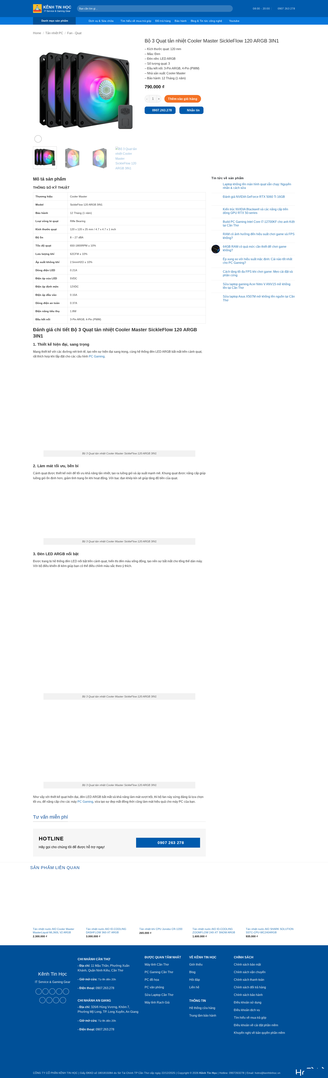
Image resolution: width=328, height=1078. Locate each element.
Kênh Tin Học (208, 1072)
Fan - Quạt (74, 33)
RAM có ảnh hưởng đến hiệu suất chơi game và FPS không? (259, 235)
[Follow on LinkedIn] (49, 1000)
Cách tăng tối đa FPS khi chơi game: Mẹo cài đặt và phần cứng (258, 273)
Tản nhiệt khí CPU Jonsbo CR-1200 (160, 928)
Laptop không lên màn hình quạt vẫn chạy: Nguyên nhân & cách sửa (257, 186)
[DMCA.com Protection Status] (52, 1025)
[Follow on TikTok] (52, 991)
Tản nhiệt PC (54, 33)
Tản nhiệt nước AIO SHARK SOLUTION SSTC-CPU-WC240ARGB (269, 930)
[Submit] (229, 8)
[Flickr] (63, 1000)
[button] (243, 8)
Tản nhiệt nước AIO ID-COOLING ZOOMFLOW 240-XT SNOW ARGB (213, 930)
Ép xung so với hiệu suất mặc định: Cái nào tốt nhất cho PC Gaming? (257, 261)
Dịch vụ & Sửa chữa (101, 20)
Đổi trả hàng (163, 20)
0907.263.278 (105, 988)
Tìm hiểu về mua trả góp (136, 20)
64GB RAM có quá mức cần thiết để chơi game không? (254, 248)
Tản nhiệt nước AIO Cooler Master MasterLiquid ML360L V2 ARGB (53, 930)
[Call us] (66, 991)
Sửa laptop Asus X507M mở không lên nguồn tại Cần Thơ (259, 298)
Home (37, 33)
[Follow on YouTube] (56, 1000)
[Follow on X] (59, 991)
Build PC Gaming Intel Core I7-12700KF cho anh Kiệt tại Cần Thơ (259, 223)
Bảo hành (181, 20)
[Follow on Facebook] (38, 991)
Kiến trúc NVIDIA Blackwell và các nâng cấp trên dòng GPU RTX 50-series (255, 211)
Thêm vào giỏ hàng (182, 98)
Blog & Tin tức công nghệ (206, 20)
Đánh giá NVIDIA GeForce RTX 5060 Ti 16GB (254, 196)
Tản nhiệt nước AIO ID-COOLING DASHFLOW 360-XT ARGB (106, 930)
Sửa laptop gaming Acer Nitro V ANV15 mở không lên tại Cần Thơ (256, 286)
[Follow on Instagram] (45, 991)
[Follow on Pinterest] (42, 1000)
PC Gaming (97, 356)
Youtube (234, 20)
